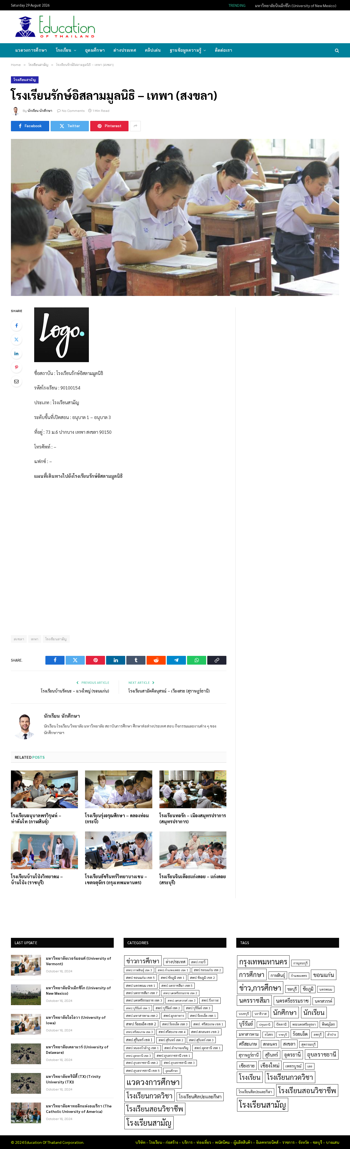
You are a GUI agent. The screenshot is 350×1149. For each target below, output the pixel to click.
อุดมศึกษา (95, 50)
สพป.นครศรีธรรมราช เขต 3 (144, 1000)
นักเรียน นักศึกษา (40, 111)
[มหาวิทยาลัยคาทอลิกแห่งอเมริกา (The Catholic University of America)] (26, 1113)
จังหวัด (303, 1142)
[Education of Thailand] (55, 26)
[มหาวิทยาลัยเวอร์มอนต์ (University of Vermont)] (26, 965)
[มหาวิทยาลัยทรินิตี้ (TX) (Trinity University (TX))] (26, 1083)
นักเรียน (314, 1012)
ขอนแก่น (323, 974)
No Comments (73, 111)
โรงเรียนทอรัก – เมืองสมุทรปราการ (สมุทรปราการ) (192, 818)
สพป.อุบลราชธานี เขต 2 (142, 1063)
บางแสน (332, 1142)
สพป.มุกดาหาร (174, 1015)
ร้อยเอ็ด (300, 1034)
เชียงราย (247, 1066)
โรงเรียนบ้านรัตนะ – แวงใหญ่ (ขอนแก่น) (75, 690)
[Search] (336, 50)
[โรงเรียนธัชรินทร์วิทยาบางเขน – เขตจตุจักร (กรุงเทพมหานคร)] (118, 850)
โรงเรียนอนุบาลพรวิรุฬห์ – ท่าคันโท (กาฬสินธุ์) (36, 818)
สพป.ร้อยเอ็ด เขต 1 (203, 1016)
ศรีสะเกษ (248, 1043)
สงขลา (289, 1044)
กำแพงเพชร (299, 976)
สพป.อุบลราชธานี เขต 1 (173, 1055)
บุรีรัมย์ (246, 1023)
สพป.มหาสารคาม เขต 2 (142, 1016)
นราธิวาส (261, 1014)
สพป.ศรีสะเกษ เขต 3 (139, 1032)
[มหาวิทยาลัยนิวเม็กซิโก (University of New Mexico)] (26, 994)
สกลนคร (270, 1044)
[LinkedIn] (16, 353)
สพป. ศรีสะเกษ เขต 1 (208, 1024)
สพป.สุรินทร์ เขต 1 (139, 1039)
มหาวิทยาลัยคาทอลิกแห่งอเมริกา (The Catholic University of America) (79, 1108)
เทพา (35, 639)
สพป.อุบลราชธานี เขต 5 (143, 1070)
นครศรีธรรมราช (292, 1000)
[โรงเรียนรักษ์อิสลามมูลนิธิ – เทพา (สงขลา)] (175, 217)
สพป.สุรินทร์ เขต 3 (201, 1040)
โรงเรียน (64, 50)
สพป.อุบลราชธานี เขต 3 (179, 1063)
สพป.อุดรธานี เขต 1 (207, 1048)
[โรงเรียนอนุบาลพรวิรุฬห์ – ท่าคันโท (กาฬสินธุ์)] (44, 789)
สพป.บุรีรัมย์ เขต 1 (138, 1008)
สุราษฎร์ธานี (249, 1054)
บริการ (187, 1142)
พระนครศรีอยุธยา (304, 1024)
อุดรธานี (292, 1054)
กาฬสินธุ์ (278, 975)
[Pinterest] (16, 367)
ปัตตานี (281, 1024)
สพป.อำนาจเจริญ (176, 1048)
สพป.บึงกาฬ (210, 1000)
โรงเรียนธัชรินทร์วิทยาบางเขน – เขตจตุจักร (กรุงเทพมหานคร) (116, 879)
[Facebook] (16, 325)
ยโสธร (269, 1034)
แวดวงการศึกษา (31, 50)
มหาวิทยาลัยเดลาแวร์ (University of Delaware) (77, 1049)
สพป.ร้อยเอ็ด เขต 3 (175, 1024)
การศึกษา (251, 974)
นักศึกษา (285, 1012)
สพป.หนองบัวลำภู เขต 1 (142, 1048)
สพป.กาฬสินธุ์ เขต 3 (139, 970)
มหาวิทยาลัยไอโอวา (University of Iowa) (76, 1020)
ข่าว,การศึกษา (260, 987)
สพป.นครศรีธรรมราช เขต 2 (180, 993)
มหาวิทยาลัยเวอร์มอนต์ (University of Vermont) (78, 961)
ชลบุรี (292, 988)
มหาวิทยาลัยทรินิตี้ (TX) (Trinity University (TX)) (73, 1079)
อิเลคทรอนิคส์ (267, 1142)
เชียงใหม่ (270, 1065)
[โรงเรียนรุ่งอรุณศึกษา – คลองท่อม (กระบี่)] (118, 789)
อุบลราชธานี (321, 1054)
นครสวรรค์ (323, 1001)
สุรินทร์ (271, 1055)
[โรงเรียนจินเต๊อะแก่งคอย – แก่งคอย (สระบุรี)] (192, 850)
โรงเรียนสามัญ (25, 80)
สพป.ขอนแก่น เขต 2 (207, 970)
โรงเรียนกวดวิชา (150, 1095)
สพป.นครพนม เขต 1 (140, 985)
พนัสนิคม (222, 1142)
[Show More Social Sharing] (135, 126)
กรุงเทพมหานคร (263, 961)
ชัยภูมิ (308, 989)
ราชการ (288, 1142)
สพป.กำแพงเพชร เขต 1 (173, 970)
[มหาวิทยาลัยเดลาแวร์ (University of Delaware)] (26, 1053)
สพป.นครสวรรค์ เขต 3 (182, 1000)
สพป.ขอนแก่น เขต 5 (140, 977)
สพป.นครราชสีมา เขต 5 (176, 986)
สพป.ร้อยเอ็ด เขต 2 (141, 1023)
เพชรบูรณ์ (293, 1065)
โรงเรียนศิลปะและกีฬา (200, 1096)
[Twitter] (16, 339)
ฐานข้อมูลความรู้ (186, 50)
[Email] (16, 381)
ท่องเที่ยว (203, 1142)
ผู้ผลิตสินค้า (243, 1142)
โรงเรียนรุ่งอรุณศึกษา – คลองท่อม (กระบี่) (117, 818)
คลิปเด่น (153, 50)
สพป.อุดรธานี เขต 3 (138, 1056)
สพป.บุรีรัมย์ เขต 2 (168, 1008)
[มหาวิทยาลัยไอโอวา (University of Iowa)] (26, 1024)
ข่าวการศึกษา (142, 961)
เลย (309, 1066)
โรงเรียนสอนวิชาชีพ (155, 1108)
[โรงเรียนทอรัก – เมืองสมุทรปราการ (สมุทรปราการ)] (192, 789)
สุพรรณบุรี (308, 1044)
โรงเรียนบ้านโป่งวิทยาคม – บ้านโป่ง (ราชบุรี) (37, 879)
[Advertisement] (239, 26)
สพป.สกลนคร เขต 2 (205, 1031)
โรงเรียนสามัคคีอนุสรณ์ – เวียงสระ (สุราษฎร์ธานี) (169, 690)
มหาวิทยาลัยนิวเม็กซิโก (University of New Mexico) (295, 5)
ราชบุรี (283, 1034)
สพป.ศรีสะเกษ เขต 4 (172, 1032)
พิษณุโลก (328, 1024)
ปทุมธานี (264, 1024)
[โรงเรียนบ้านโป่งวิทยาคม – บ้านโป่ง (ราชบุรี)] (44, 850)
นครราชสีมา (254, 1000)
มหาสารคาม (249, 1034)
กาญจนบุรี (300, 963)
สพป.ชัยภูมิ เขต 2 (202, 977)
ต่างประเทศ (124, 50)
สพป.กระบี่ (198, 962)
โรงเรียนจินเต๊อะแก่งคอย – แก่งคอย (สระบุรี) (192, 879)
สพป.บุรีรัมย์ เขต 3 (198, 1008)
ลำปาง (331, 1034)
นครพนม (325, 989)
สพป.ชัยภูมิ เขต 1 (172, 977)
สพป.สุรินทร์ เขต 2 (171, 1040)
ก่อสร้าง (172, 1142)
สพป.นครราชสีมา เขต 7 (142, 993)
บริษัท (140, 1142)
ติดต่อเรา (223, 50)
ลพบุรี (318, 1034)
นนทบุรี (244, 1014)
